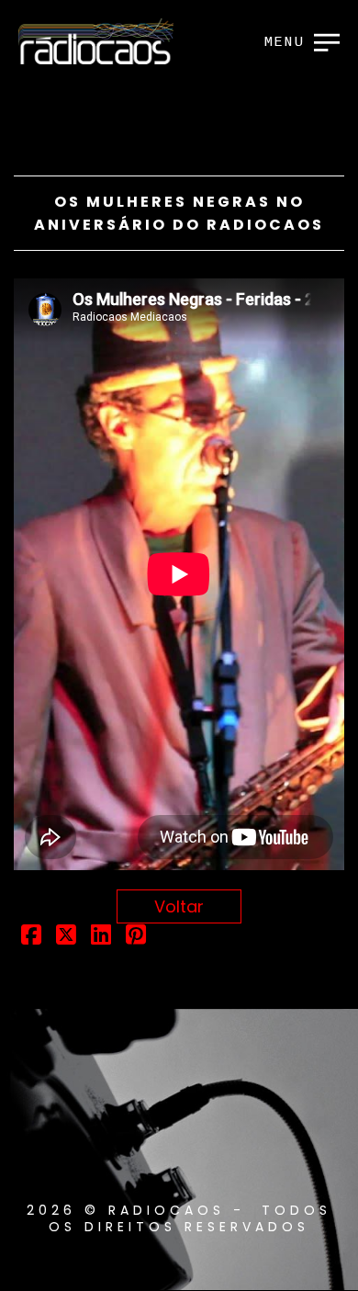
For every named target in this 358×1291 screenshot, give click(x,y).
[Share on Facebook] (31, 936)
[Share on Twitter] (66, 936)
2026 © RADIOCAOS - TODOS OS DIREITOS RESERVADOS (179, 1218)
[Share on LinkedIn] (101, 936)
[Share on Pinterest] (135, 936)
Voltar (179, 906)
